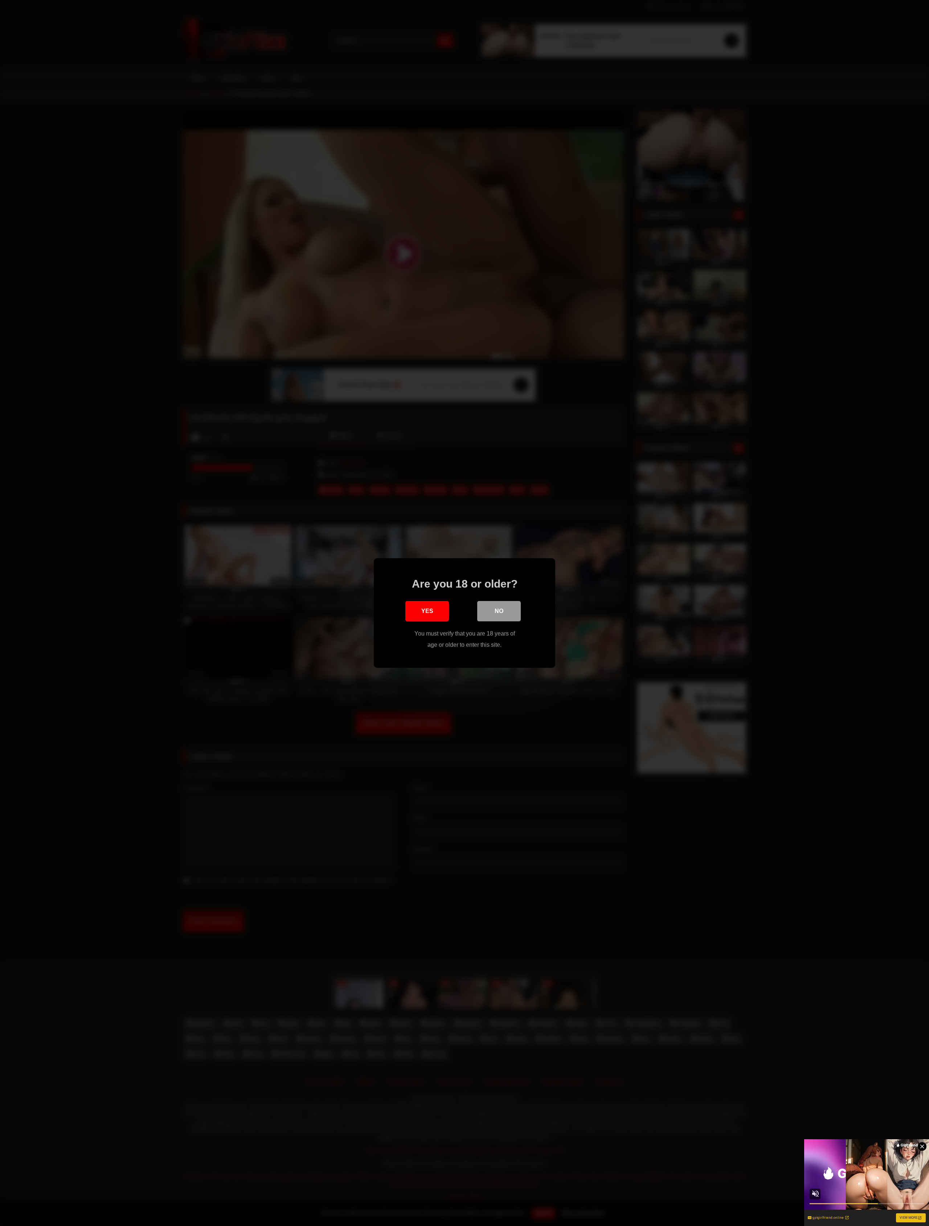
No (499, 611)
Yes (427, 611)
